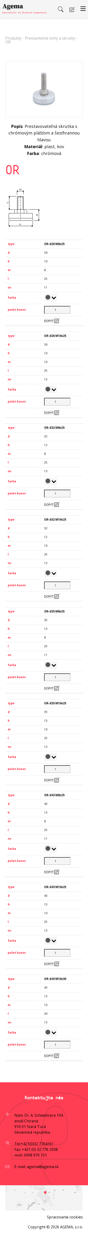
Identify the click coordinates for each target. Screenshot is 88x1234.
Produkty (13, 38)
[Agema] (24, 7)
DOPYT (49, 321)
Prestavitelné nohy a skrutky (50, 38)
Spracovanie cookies (65, 1217)
